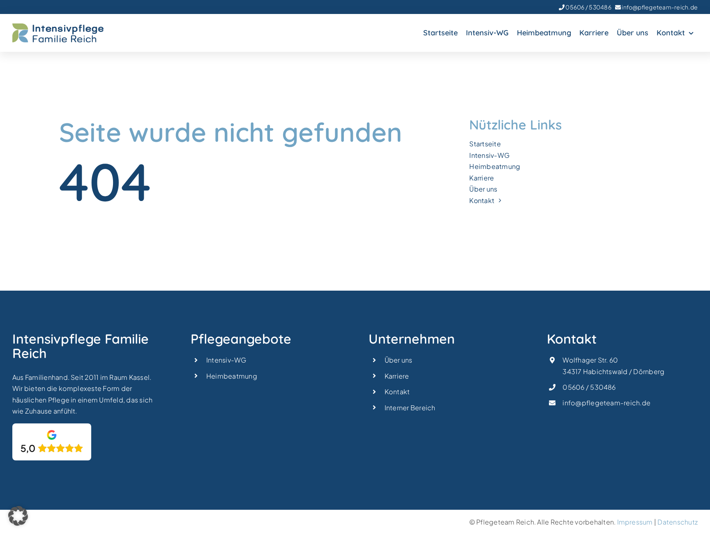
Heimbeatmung (231, 376)
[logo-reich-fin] (58, 26)
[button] (18, 516)
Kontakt (397, 391)
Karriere (397, 376)
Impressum (635, 522)
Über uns (399, 360)
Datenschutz (677, 522)
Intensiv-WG (226, 360)
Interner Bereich (410, 407)
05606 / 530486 (588, 7)
